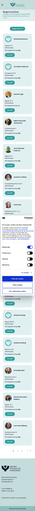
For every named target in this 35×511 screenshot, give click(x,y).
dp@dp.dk (9, 488)
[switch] (30, 253)
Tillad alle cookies (17, 279)
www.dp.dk (23, 229)
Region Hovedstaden (8, 16)
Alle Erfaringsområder (24, 14)
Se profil (9, 55)
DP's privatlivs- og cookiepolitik (16, 498)
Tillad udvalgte (17, 285)
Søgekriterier (16, 29)
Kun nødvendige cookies (17, 291)
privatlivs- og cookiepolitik (19, 239)
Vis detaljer (25, 272)
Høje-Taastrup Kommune (22, 16)
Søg (16, 14)
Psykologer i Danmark (9, 14)
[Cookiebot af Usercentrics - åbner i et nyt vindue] (25, 218)
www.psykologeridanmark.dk (12, 231)
